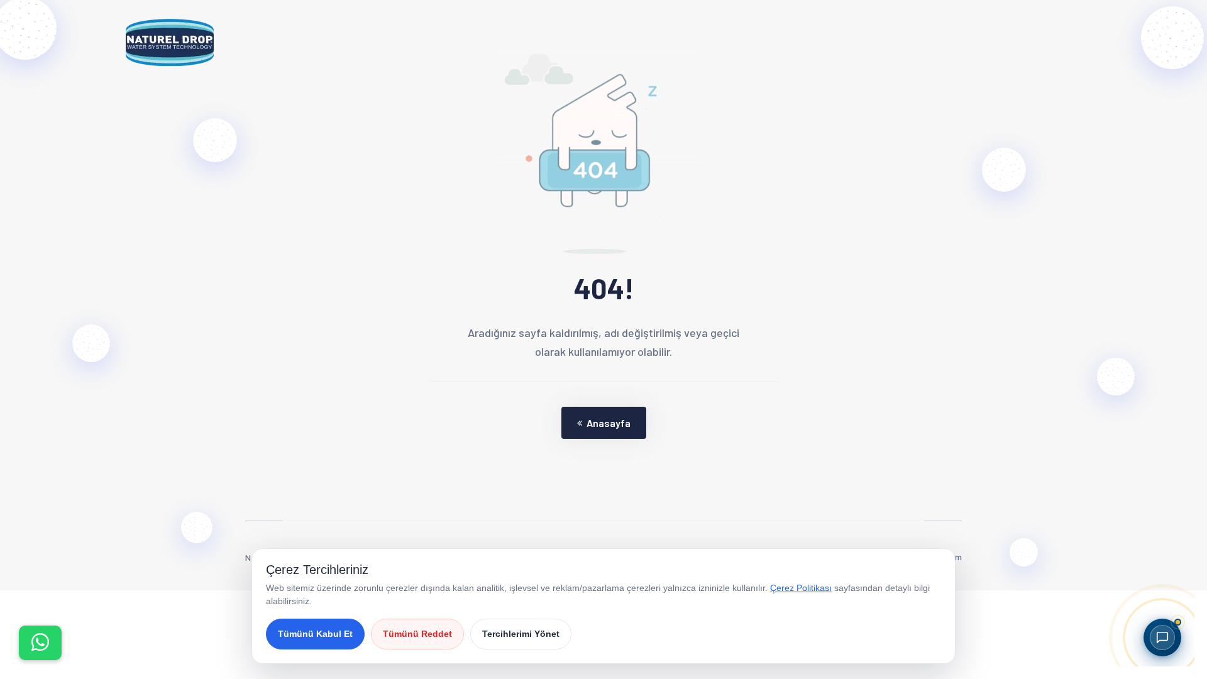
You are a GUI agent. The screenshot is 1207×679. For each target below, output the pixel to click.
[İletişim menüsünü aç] (40, 643)
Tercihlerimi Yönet (520, 634)
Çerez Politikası (801, 588)
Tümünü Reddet (417, 634)
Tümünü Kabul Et (315, 634)
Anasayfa (609, 423)
